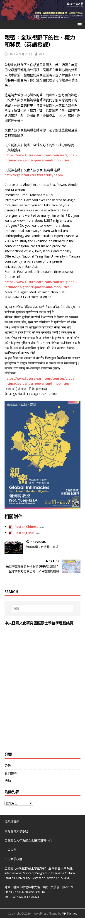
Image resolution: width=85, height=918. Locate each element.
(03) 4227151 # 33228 (25, 896)
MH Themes (69, 913)
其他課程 (11, 773)
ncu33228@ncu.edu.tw (30, 892)
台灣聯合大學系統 (16, 831)
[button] (79, 24)
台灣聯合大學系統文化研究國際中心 (28, 840)
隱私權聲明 (12, 822)
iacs (41, 54)
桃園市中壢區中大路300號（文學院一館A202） (44, 887)
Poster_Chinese (26, 526)
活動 (8, 781)
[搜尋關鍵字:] (42, 608)
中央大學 (10, 849)
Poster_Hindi (24, 533)
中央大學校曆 (13, 859)
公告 (8, 765)
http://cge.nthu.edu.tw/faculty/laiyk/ (34, 175)
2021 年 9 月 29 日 (20, 54)
